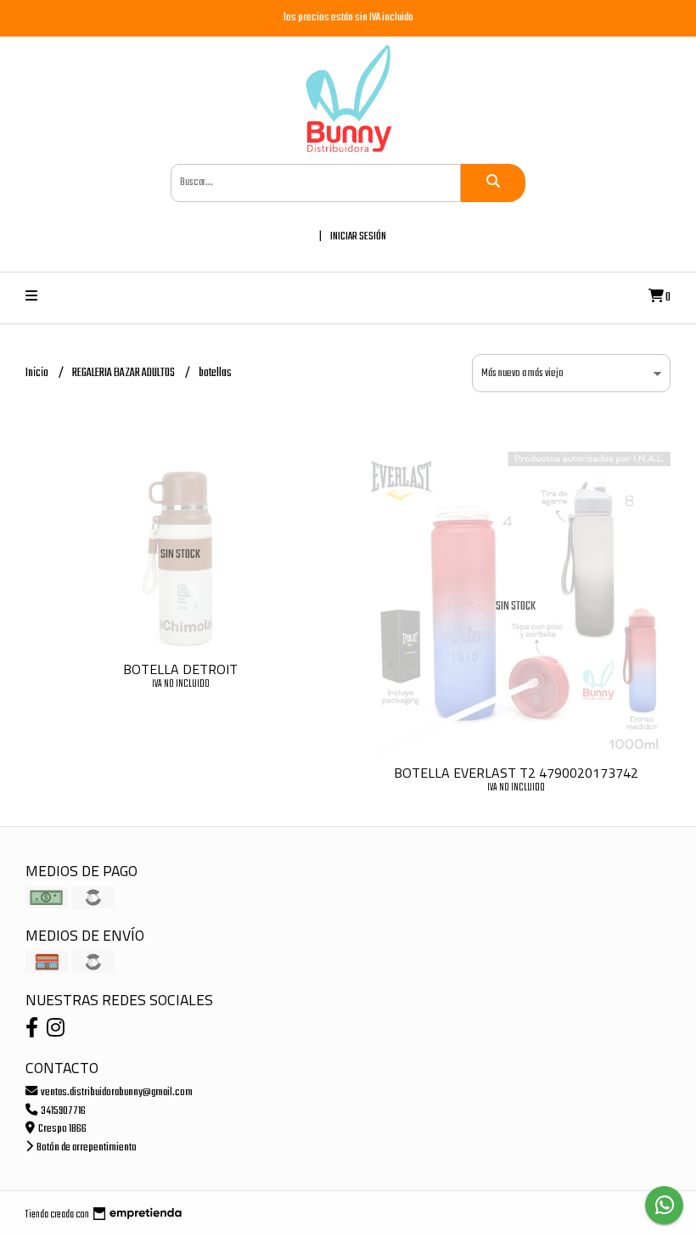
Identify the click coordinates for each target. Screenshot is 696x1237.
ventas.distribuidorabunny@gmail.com (116, 1092)
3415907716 (62, 1111)
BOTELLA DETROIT (180, 669)
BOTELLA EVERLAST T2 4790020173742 (516, 772)
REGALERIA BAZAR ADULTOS (124, 373)
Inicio (37, 373)
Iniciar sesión (358, 236)
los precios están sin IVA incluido (348, 17)
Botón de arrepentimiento (86, 1147)
